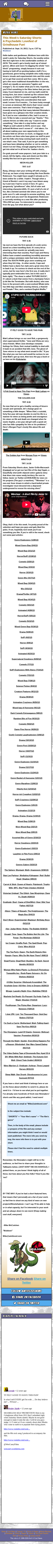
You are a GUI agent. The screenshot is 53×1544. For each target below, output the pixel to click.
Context (7, 470)
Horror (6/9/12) (26, 643)
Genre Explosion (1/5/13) (26, 805)
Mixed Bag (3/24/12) (26, 583)
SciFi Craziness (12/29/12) (26, 800)
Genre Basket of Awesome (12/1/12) (26, 778)
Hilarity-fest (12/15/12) (26, 789)
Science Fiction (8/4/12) (26, 686)
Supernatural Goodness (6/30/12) (26, 659)
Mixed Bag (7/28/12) (26, 681)
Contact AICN (35, 1536)
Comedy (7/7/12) (26, 664)
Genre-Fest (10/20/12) (26, 745)
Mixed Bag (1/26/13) (26, 821)
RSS (14, 1536)
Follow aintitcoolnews (26, 1291)
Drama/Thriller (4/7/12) (26, 594)
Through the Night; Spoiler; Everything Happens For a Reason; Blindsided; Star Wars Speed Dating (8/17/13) (26, 1044)
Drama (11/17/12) (26, 767)
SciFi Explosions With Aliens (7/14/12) (26, 670)
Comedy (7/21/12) (26, 675)
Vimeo (26, 394)
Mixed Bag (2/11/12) (26, 551)
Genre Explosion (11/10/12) (26, 762)
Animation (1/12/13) (26, 810)
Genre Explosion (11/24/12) (26, 773)
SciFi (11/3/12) (26, 756)
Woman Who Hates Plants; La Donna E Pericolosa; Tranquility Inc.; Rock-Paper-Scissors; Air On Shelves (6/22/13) (26, 973)
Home (4, 1532)
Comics (17, 1533)
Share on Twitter (27, 1303)
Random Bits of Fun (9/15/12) (26, 718)
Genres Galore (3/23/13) (26, 865)
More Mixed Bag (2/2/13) (26, 827)
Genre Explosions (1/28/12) (26, 540)
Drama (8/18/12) (26, 697)
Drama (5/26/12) (26, 632)
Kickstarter (21, 359)
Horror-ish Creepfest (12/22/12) (26, 794)
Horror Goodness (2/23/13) (26, 843)
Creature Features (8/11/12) (26, 691)
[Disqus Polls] (26, 1352)
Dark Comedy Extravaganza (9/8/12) (26, 713)
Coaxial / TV (21, 1532)
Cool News (11, 1532)
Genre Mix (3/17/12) (26, 578)
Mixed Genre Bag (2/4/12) (26, 545)
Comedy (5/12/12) (26, 621)
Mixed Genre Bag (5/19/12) (26, 626)
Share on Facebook (20, 1278)
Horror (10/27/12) (26, 751)
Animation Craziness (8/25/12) (26, 702)
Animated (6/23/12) (26, 654)
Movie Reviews (45, 1532)
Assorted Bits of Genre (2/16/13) (26, 837)
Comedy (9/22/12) (26, 724)
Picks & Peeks (33, 1532)
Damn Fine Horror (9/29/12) (26, 729)
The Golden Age (13, 455)
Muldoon (7, 51)
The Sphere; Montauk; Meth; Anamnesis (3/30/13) (26, 870)
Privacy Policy (23, 1536)
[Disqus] (26, 1418)
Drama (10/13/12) (26, 740)
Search (24, 1533)
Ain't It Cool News (31, 14)
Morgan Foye (31, 455)
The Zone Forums (41, 1533)
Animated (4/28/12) (26, 610)
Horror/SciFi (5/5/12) (26, 616)
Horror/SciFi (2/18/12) (26, 556)
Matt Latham (41, 391)
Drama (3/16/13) (26, 859)
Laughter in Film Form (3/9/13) (26, 854)
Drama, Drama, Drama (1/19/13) (26, 816)
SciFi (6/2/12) (26, 637)
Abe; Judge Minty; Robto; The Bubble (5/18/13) (26, 929)
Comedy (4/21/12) (26, 605)
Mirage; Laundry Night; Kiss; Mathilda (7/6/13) (26, 991)
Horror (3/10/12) (26, 572)
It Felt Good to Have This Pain (16, 391)
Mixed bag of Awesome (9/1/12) (26, 708)
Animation (9, 1533)
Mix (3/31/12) (26, 589)
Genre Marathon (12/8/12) (26, 783)
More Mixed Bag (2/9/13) (26, 832)
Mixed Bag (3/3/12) (26, 567)
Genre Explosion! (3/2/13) (26, 848)
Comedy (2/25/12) (26, 562)
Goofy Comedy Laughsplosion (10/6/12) (26, 735)
